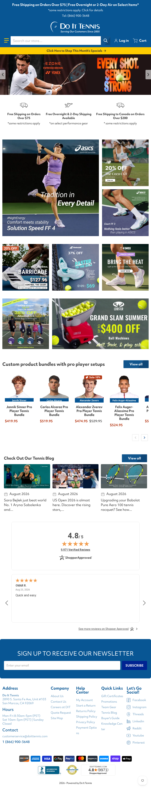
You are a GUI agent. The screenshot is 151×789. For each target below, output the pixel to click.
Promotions (109, 702)
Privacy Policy (85, 722)
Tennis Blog (109, 713)
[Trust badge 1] (49, 770)
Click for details (92, 10)
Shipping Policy (86, 717)
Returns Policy (86, 711)
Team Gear (108, 707)
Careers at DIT (61, 707)
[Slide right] (148, 74)
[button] (6, 40)
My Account (84, 700)
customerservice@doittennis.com (25, 736)
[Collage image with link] (50, 188)
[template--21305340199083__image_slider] (75, 74)
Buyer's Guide (110, 718)
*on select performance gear (68, 123)
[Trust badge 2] (72, 770)
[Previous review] (6, 602)
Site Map (57, 718)
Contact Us (58, 702)
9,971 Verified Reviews (75, 549)
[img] (75, 543)
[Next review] (144, 602)
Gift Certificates (112, 696)
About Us (57, 696)
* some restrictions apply (120, 123)
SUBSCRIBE (134, 665)
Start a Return (86, 706)
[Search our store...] (105, 40)
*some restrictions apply (24, 123)
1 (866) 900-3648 (16, 741)
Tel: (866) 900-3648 (75, 16)
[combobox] (60, 40)
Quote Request (61, 713)
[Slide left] (3, 74)
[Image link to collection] (25, 267)
